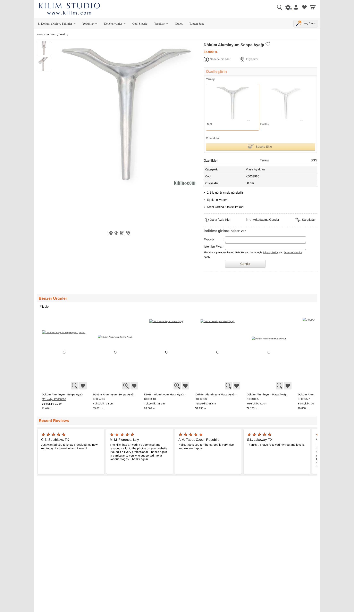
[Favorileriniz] (304, 7)
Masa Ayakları (46, 34)
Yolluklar (90, 24)
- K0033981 (165, 397)
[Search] (278, 7)
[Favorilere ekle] (83, 385)
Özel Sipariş (139, 23)
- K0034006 (114, 397)
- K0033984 (216, 397)
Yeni (62, 34)
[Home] (69, 9)
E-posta (209, 239)
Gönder (245, 264)
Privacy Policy (270, 252)
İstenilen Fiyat (213, 247)
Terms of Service (293, 252)
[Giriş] (296, 7)
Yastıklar (161, 24)
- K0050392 (62, 397)
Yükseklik (47, 403)
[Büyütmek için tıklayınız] (74, 385)
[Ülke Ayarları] (287, 7)
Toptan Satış (196, 23)
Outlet (179, 23)
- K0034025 (267, 397)
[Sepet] (313, 7)
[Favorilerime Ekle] (267, 44)
